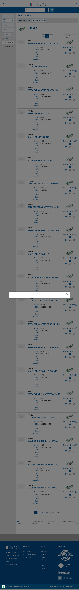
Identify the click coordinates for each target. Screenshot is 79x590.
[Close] (67, 294)
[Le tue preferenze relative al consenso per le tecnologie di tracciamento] (3, 586)
